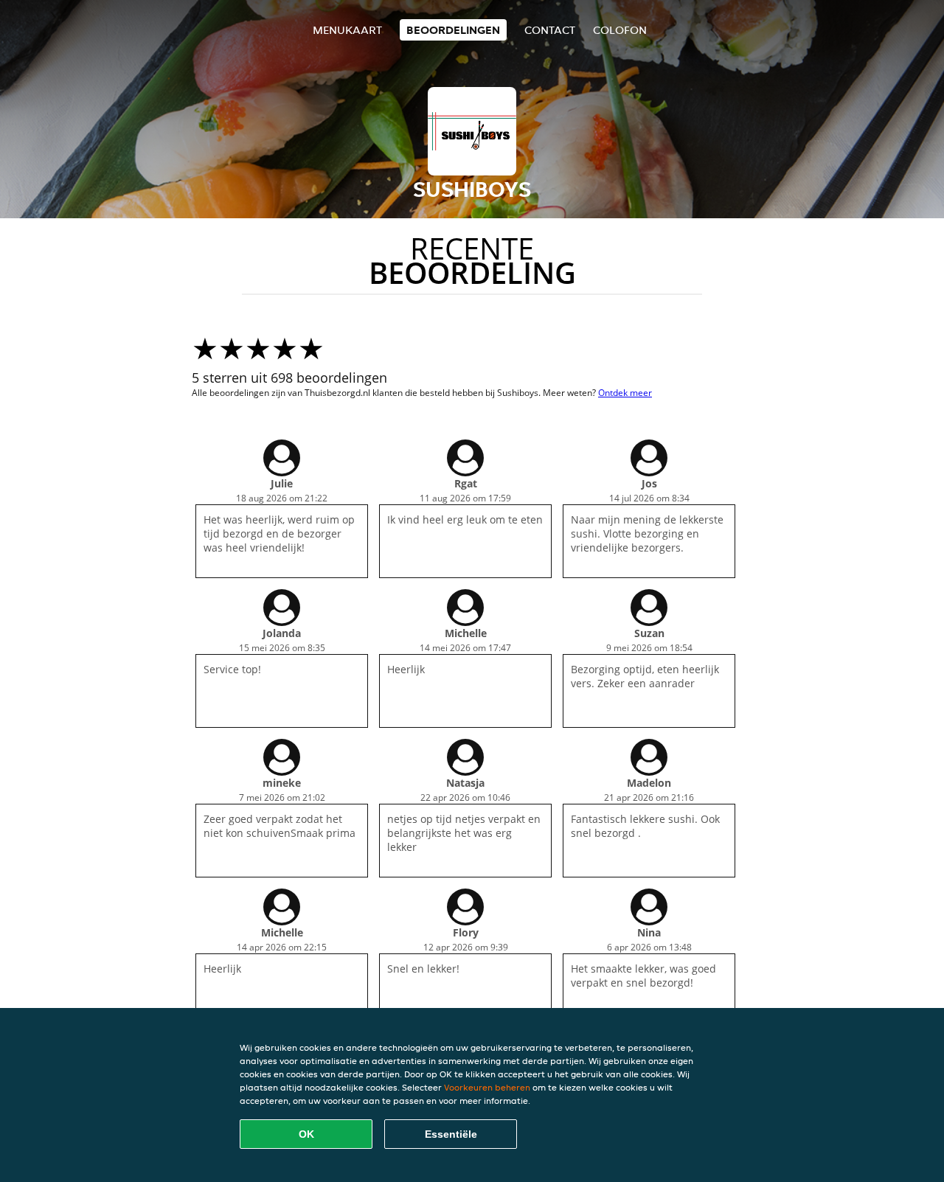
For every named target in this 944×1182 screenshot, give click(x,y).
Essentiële (451, 1134)
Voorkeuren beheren (487, 1087)
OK (306, 1134)
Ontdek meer (625, 392)
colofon (620, 30)
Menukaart (347, 30)
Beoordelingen (453, 30)
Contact (549, 30)
